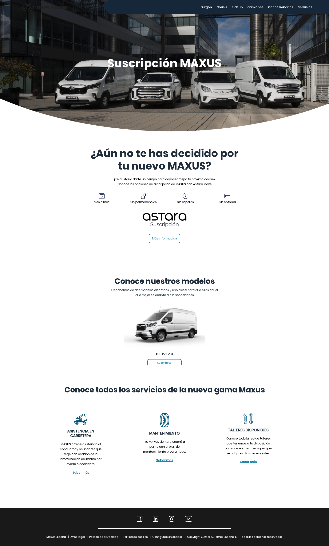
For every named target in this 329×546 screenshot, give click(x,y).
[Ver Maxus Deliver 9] (164, 324)
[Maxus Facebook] (139, 519)
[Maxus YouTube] (188, 519)
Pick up (237, 7)
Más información (164, 238)
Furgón (206, 7)
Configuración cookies (167, 537)
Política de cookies (135, 537)
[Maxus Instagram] (171, 519)
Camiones (255, 7)
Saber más (80, 472)
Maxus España (56, 537)
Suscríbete (164, 363)
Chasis (221, 7)
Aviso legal (77, 537)
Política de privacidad (103, 537)
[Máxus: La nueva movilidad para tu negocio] (24, 7)
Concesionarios (280, 7)
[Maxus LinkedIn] (155, 519)
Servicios (305, 7)
